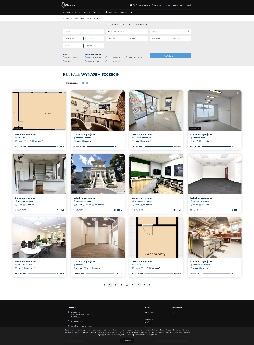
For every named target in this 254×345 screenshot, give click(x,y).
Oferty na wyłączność (115, 61)
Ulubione (108, 12)
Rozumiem (127, 340)
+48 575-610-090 (77, 321)
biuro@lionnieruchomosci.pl (81, 326)
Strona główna (67, 12)
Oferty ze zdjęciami (94, 57)
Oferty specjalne (114, 57)
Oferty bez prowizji (135, 57)
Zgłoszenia (149, 320)
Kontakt (123, 12)
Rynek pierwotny (71, 57)
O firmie (78, 12)
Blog (116, 12)
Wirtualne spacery (94, 61)
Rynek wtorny (70, 61)
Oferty (86, 12)
